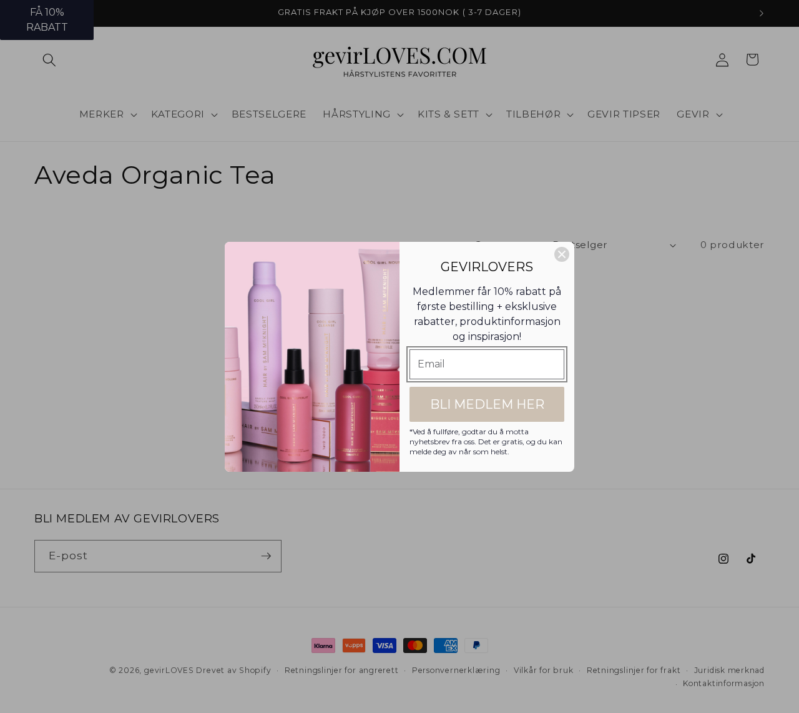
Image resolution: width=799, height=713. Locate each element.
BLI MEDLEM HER (487, 404)
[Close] (561, 254)
